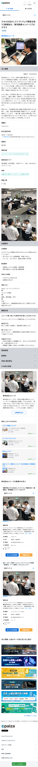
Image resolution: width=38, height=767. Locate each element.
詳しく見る (28, 533)
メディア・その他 (6, 745)
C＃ (12, 545)
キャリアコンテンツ (7, 736)
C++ (15, 545)
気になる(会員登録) (12, 555)
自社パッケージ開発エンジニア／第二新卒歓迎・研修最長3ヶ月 (18, 465)
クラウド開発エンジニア (9, 425)
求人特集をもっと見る (30, 716)
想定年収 (6, 137)
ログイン (25, 4)
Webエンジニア (6, 451)
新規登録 (29, 4)
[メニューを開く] (34, 3)
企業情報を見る (19, 412)
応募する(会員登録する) (19, 764)
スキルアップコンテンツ (8, 740)
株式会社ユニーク (7, 36)
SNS (2, 749)
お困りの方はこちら (7, 758)
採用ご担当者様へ (6, 753)
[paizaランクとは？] (34, 15)
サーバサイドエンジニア (9, 438)
